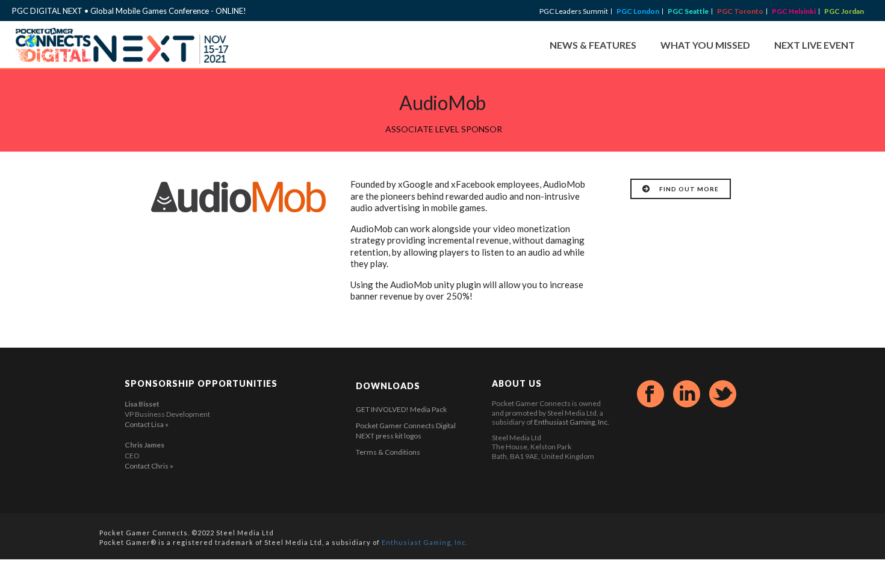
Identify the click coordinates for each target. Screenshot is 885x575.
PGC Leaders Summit (573, 11)
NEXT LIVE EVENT (814, 45)
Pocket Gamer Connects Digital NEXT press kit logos (406, 430)
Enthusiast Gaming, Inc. (571, 421)
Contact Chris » (149, 465)
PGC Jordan (844, 11)
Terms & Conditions (388, 452)
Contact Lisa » (147, 424)
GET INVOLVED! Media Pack (401, 409)
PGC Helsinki (794, 11)
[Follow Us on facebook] (650, 394)
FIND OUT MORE (689, 188)
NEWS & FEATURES (593, 45)
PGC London (637, 11)
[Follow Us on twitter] (722, 394)
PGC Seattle (688, 11)
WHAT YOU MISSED (705, 45)
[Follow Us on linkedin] (686, 394)
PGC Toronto (740, 11)
